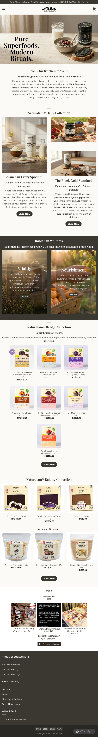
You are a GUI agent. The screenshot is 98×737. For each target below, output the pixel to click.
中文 (86, 2)
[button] (84, 731)
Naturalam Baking (11, 664)
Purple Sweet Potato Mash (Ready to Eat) (76, 373)
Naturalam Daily (10, 669)
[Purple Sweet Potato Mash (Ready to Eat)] (76, 357)
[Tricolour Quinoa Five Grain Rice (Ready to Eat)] (22, 357)
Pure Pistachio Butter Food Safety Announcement (33, 2)
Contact (6, 689)
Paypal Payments (11, 704)
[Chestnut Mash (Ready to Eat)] (22, 398)
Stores (5, 694)
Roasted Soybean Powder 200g (81, 566)
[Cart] (94, 9)
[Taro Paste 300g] (82, 498)
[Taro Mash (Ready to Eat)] (76, 398)
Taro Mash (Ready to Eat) (76, 414)
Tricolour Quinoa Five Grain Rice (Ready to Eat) (22, 374)
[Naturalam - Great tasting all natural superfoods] (49, 9)
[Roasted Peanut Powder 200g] (49, 547)
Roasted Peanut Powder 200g (49, 565)
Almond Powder (11, 197)
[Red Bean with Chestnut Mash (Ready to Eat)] (49, 398)
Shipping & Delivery (12, 699)
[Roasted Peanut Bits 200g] (16, 547)
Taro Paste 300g (81, 516)
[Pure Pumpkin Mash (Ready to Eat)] (49, 357)
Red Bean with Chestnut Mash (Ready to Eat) (49, 414)
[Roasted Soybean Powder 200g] (82, 547)
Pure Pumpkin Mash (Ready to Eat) (49, 373)
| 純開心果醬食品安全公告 (69, 2)
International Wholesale (14, 719)
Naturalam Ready (11, 674)
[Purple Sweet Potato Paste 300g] (49, 498)
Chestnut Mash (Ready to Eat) (22, 414)
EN (83, 2)
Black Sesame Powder (27, 194)
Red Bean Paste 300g (16, 516)
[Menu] (3, 9)
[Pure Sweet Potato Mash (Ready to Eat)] (49, 436)
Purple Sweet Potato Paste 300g (49, 517)
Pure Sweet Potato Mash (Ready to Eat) (49, 452)
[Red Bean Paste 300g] (16, 498)
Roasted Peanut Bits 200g (16, 565)
